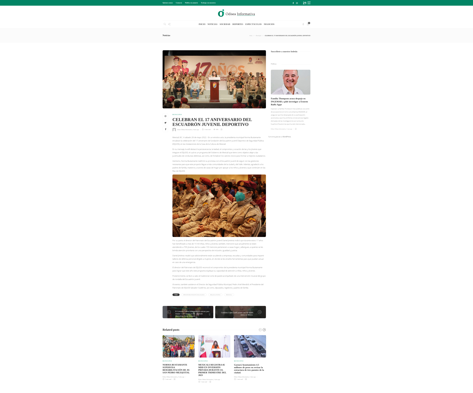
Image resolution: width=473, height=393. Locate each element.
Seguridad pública (184, 308)
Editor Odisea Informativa (184, 129)
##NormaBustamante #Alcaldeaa (193, 295)
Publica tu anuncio (191, 3)
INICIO (202, 24)
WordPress (287, 136)
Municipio (258, 35)
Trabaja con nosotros (208, 3)
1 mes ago (289, 129)
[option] (178, 357)
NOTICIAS (212, 24)
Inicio (250, 35)
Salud (250, 309)
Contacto (179, 3)
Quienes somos (168, 3)
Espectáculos (253, 24)
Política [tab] (273, 64)
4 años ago (196, 129)
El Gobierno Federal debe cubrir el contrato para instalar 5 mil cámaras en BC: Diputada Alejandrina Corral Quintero (192, 313)
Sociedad (225, 24)
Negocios (269, 24)
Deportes (237, 24)
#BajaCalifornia (215, 295)
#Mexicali (229, 295)
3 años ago (217, 379)
